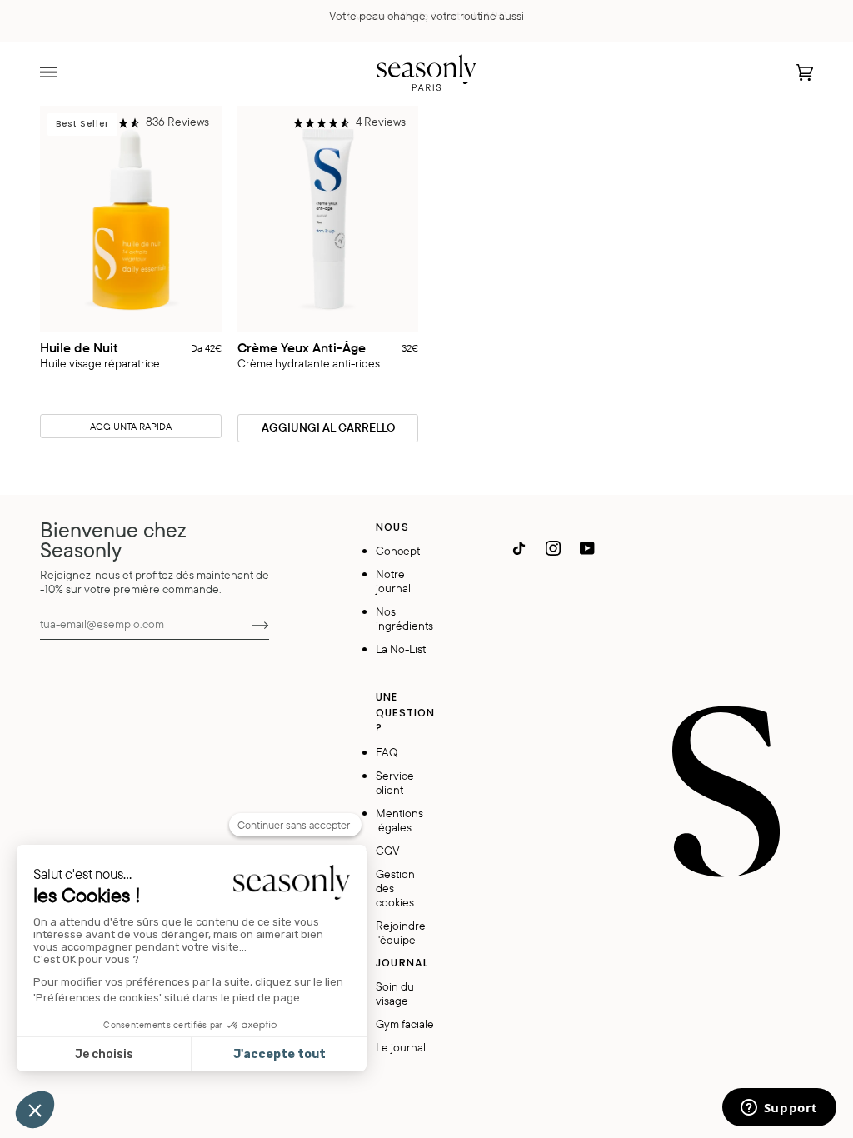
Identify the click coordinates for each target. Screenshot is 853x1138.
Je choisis (104, 1054)
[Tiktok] (518, 548)
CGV (388, 850)
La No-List (401, 648)
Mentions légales (399, 820)
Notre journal (393, 581)
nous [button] (392, 527)
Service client (395, 782)
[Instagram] (553, 548)
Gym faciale (405, 1023)
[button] (146, 123)
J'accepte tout (279, 1054)
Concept (398, 550)
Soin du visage (395, 993)
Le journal (401, 1047)
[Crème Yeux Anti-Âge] (328, 219)
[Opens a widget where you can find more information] (778, 1109)
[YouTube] (587, 548)
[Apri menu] (65, 72)
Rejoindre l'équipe (401, 932)
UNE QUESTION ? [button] (405, 712)
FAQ (386, 752)
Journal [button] (402, 963)
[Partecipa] (247, 624)
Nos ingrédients (404, 618)
